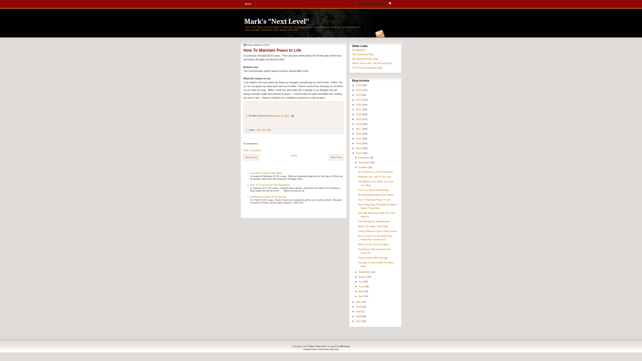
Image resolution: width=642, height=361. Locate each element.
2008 (359, 316)
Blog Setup (334, 349)
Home (294, 155)
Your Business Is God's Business (375, 171)
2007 (359, 321)
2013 (359, 148)
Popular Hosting (310, 349)
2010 (359, 306)
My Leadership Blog (362, 54)
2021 (359, 109)
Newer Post (251, 157)
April (361, 296)
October (363, 167)
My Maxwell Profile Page (365, 58)
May (361, 291)
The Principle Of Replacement (374, 221)
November (364, 162)
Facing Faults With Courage (373, 257)
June (361, 286)
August (363, 276)
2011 (358, 301)
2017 (359, 129)
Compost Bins (323, 349)
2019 (359, 119)
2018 (359, 124)
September (365, 272)
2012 (359, 153)
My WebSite (358, 50)
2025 (359, 90)
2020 (359, 114)
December (364, 157)
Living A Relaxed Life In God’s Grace (377, 231)
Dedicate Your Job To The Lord (374, 176)
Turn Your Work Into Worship (373, 190)
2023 (359, 99)
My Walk (266, 130)
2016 (359, 133)
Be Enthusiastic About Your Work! (375, 195)
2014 (359, 143)
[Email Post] (292, 115)
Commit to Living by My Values (266, 173)
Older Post (336, 157)
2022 (359, 104)
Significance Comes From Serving (268, 196)
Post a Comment (252, 150)
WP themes (345, 346)
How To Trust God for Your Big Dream (270, 185)
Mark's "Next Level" (276, 21)
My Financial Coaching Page (367, 67)
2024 (359, 95)
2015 (359, 138)
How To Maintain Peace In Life (272, 50)
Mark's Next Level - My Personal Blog (372, 63)
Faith (258, 130)
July (361, 281)
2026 (359, 85)
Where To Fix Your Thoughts (373, 244)
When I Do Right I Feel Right (373, 226)
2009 (359, 311)
